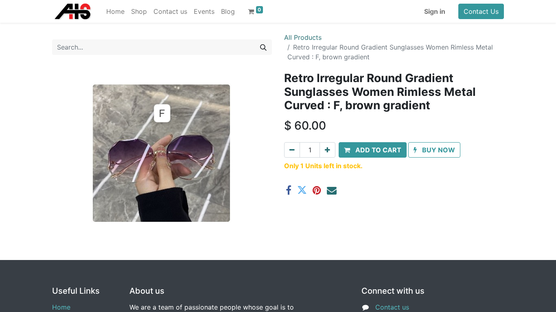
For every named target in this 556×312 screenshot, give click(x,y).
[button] (373, 150)
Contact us (392, 307)
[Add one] (327, 150)
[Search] (263, 47)
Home (61, 307)
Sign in (434, 11)
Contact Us (481, 11)
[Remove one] (292, 150)
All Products (303, 37)
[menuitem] (115, 11)
